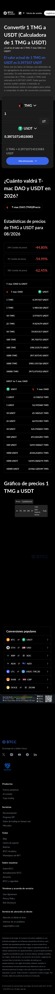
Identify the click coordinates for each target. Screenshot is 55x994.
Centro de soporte (11, 843)
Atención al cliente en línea (14, 917)
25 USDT (11, 421)
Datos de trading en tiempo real (16, 821)
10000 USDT (12, 468)
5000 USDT (12, 460)
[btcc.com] (9, 13)
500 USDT (11, 444)
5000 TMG (11, 363)
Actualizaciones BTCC (12, 873)
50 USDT (11, 429)
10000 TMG (12, 371)
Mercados (7, 825)
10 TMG (10, 315)
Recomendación (10, 813)
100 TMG (11, 339)
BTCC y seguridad (10, 881)
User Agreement (10, 894)
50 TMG (10, 331)
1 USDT (10, 397)
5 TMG (9, 307)
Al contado (7, 794)
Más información (26, 161)
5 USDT (10, 405)
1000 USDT (12, 452)
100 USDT (11, 437)
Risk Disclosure (9, 903)
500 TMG (11, 347)
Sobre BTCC (8, 868)
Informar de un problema (14, 922)
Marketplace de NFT (12, 855)
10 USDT (11, 413)
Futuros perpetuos (11, 790)
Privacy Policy (9, 898)
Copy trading (8, 798)
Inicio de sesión (34, 13)
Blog (5, 839)
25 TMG (10, 323)
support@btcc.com (11, 926)
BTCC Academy (9, 851)
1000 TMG (11, 355)
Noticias (6, 847)
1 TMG (9, 299)
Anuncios (7, 877)
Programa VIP (9, 817)
